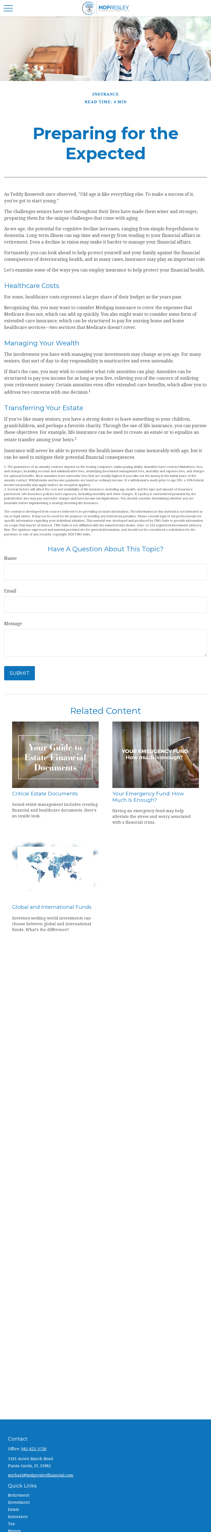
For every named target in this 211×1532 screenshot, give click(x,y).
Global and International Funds (51, 907)
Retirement (18, 1495)
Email (10, 591)
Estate (13, 1509)
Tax (11, 1524)
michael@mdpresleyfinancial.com (40, 1475)
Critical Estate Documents (45, 793)
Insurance (18, 1516)
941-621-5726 (33, 1449)
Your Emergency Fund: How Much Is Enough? (148, 796)
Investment (19, 1502)
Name (10, 558)
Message (13, 623)
